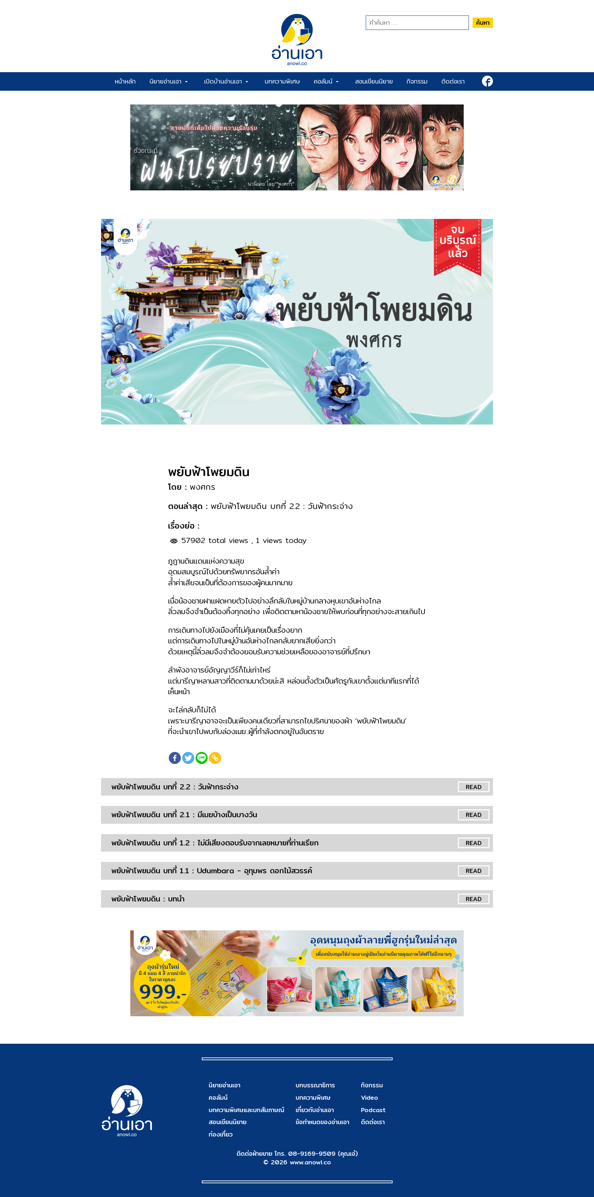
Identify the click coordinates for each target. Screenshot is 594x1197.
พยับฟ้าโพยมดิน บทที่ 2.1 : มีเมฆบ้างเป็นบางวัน (184, 814)
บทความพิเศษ (282, 81)
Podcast (373, 1110)
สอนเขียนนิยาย (374, 81)
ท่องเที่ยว (221, 1134)
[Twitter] (188, 758)
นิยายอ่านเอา (167, 81)
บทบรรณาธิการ (315, 1085)
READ (474, 786)
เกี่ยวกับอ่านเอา (315, 1110)
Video (369, 1097)
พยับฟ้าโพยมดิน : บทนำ (148, 899)
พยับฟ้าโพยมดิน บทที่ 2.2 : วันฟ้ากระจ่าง (175, 787)
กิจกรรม (417, 81)
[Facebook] (175, 758)
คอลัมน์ (324, 81)
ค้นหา (483, 22)
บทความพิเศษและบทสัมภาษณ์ (246, 1110)
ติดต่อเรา (453, 81)
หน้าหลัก (125, 81)
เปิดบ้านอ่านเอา (224, 81)
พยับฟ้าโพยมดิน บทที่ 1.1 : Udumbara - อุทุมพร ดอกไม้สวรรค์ (211, 870)
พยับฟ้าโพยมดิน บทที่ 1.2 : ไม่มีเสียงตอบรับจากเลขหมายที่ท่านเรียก (215, 843)
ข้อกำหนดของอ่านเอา (322, 1122)
